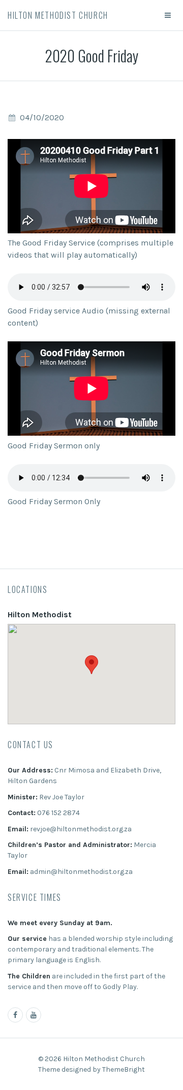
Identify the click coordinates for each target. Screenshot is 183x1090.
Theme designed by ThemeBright (91, 1069)
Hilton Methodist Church (58, 15)
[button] (91, 664)
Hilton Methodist (40, 614)
